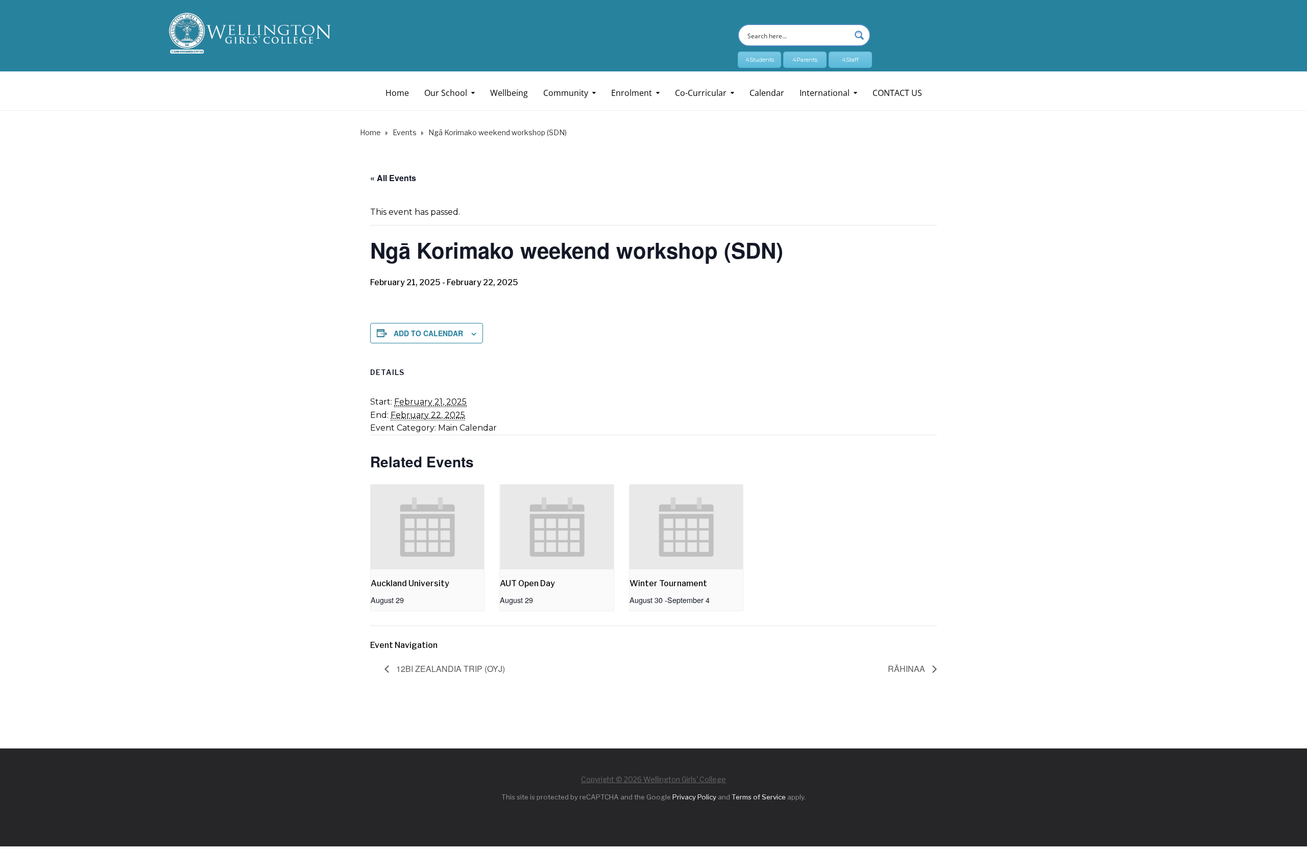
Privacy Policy (694, 797)
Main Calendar (467, 428)
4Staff (850, 59)
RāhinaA (907, 668)
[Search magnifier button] (859, 35)
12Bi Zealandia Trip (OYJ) (449, 668)
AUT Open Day (527, 583)
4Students (759, 59)
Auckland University (410, 583)
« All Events (393, 178)
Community (565, 92)
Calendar (766, 92)
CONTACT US (897, 92)
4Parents (804, 59)
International (825, 92)
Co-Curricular (701, 92)
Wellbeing (509, 92)
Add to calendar (428, 333)
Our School (445, 92)
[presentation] (427, 527)
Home (397, 92)
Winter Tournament (668, 583)
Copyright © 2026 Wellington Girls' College (653, 779)
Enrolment (631, 92)
